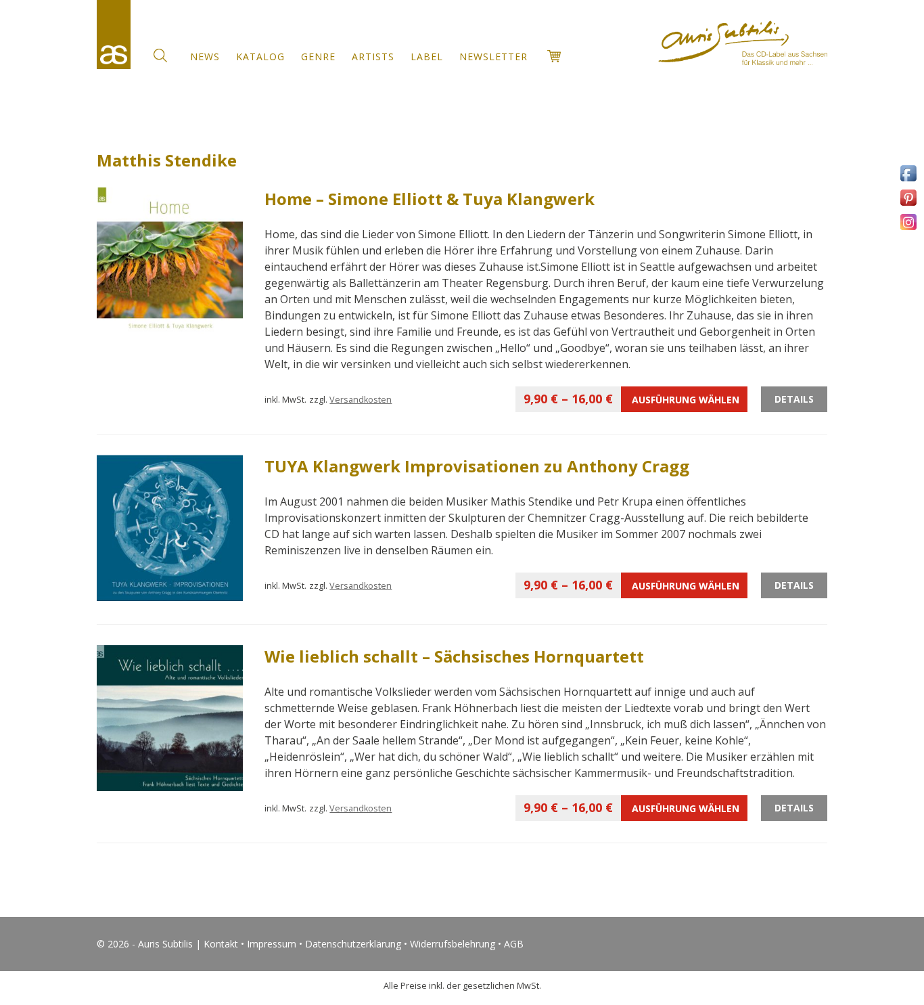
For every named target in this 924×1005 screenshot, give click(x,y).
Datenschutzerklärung (353, 943)
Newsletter (493, 56)
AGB (514, 943)
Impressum (271, 943)
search (160, 55)
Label (427, 56)
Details (794, 399)
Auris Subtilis (114, 34)
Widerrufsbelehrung (452, 943)
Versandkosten (360, 399)
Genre (318, 56)
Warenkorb (554, 56)
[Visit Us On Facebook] (908, 180)
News (205, 56)
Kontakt (221, 943)
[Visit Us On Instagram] (908, 229)
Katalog (260, 56)
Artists (373, 56)
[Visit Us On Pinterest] (908, 204)
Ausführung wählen (631, 398)
